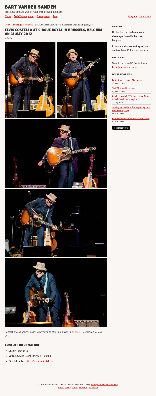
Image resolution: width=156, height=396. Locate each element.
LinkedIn (83, 387)
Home (8, 16)
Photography (43, 16)
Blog (55, 16)
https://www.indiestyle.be (39, 361)
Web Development (24, 16)
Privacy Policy (64, 387)
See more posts (121, 127)
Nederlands (145, 16)
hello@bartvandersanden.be (127, 67)
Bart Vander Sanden (31, 7)
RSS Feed (93, 387)
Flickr (75, 387)
